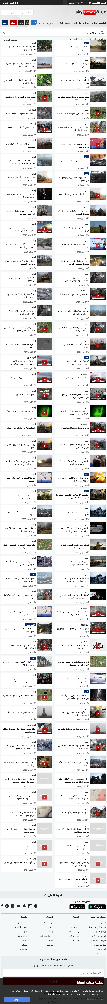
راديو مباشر (75, 926)
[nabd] (36, 906)
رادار (25, 931)
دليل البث (76, 940)
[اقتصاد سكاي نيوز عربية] (34, 22)
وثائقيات (23, 948)
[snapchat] (24, 906)
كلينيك (24, 944)
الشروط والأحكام (99, 935)
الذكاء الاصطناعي (56, 22)
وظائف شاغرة (100, 944)
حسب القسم (10, 39)
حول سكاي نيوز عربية (97, 926)
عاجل (21, 22)
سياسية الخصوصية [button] (95, 998)
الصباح (24, 940)
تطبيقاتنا (76, 922)
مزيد (42, 22)
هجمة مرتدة (22, 935)
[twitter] (12, 906)
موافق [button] (16, 999)
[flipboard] (30, 906)
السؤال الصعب (21, 926)
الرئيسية (102, 22)
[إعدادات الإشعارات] (27, 22)
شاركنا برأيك (101, 953)
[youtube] (18, 906)
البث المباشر (75, 935)
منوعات (50, 944)
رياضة (67, 22)
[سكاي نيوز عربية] (91, 12)
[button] (13, 22)
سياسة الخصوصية (98, 940)
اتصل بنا (102, 922)
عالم (76, 22)
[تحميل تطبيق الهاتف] (87, 906)
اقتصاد (51, 940)
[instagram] (7, 906)
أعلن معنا (102, 948)
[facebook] (2, 906)
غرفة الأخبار (22, 922)
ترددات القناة (74, 931)
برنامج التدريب (100, 931)
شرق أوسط (84, 22)
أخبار (95, 22)
